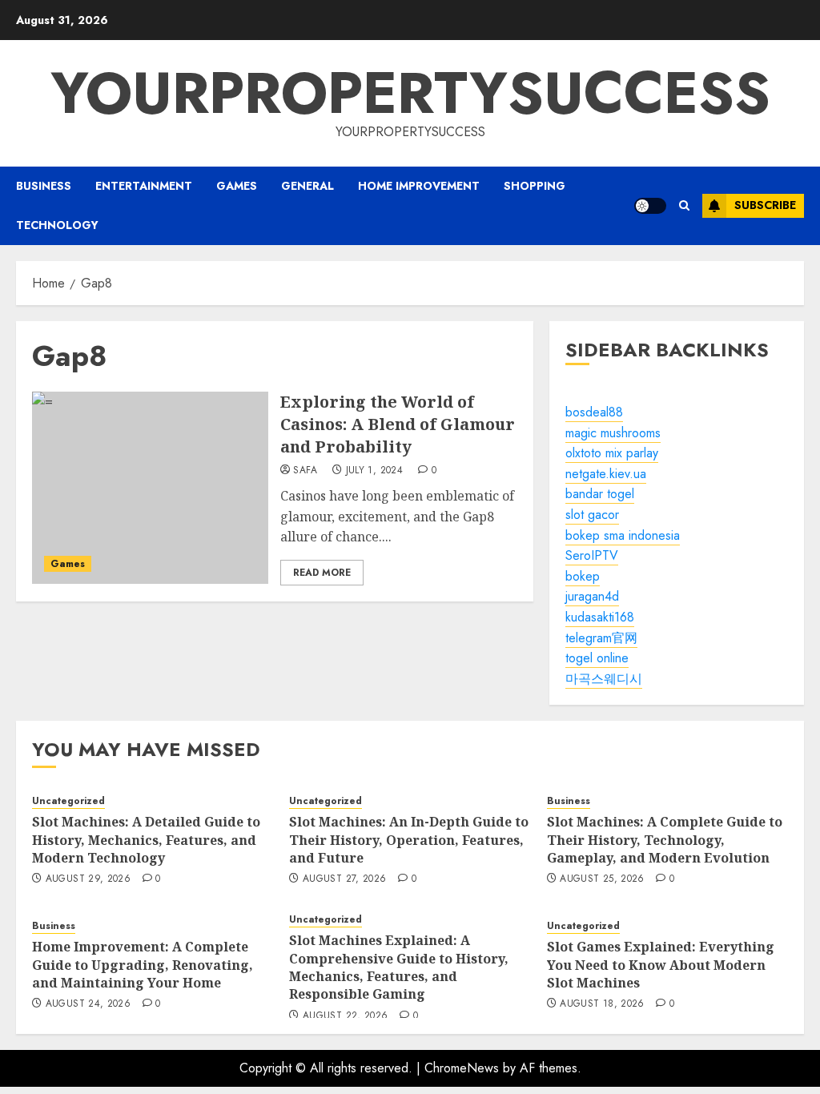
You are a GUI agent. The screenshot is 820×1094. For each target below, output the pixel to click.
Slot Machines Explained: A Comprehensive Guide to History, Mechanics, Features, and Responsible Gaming (398, 967)
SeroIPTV (591, 555)
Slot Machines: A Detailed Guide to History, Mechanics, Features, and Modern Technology (146, 840)
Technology (57, 225)
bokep (582, 576)
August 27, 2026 (344, 879)
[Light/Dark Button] (650, 206)
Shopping (534, 186)
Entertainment (143, 186)
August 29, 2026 (88, 879)
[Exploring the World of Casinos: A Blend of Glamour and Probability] (150, 488)
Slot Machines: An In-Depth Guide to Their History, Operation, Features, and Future (409, 840)
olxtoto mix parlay (611, 453)
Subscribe (765, 205)
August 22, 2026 (345, 1016)
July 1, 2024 (374, 471)
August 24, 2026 (88, 1004)
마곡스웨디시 (603, 679)
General (307, 186)
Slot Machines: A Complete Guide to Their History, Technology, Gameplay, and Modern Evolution (664, 840)
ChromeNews (461, 1068)
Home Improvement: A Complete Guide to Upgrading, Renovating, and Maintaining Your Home (142, 964)
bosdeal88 (594, 412)
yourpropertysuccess (410, 93)
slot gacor (592, 514)
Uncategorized (68, 801)
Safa (304, 471)
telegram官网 (601, 638)
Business (43, 186)
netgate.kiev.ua (605, 474)
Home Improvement (419, 186)
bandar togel (599, 494)
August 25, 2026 (602, 879)
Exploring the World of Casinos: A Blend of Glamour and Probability (397, 424)
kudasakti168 (599, 617)
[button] (684, 205)
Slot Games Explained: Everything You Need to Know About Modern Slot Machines (660, 964)
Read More (322, 572)
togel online (597, 658)
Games (236, 186)
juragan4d (592, 596)
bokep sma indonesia (622, 535)
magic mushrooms (613, 433)
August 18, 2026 (602, 1004)
